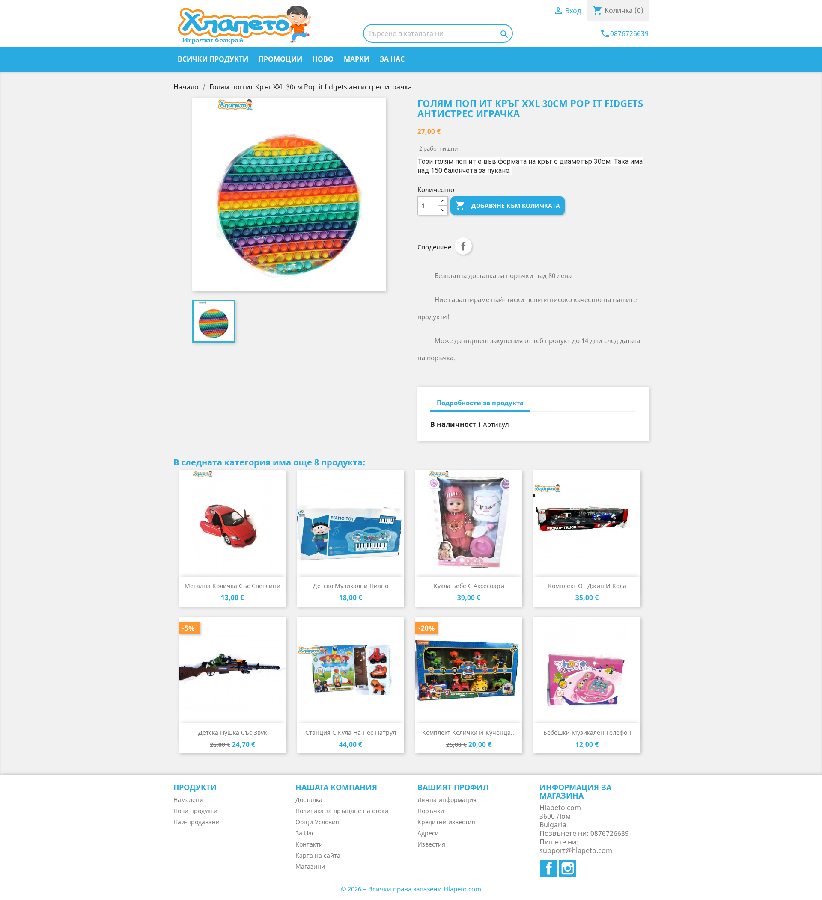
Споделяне (463, 246)
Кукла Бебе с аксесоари (469, 586)
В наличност (453, 424)
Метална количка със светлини (232, 586)
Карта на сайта (317, 855)
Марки (356, 59)
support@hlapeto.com (575, 850)
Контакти (309, 844)
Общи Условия (317, 822)
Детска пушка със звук (232, 732)
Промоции (280, 59)
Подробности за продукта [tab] (480, 402)
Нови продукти (195, 811)
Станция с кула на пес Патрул (350, 732)
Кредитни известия (446, 822)
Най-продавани (196, 822)
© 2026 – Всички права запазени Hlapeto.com (411, 889)
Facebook (548, 868)
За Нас (392, 59)
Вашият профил (452, 787)
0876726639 (624, 33)
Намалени (188, 800)
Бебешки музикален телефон (587, 732)
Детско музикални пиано (350, 586)
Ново (323, 59)
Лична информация (447, 800)
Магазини (310, 866)
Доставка (308, 800)
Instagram (567, 868)
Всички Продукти (213, 59)
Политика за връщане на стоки (341, 811)
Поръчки (430, 811)
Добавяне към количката (507, 205)
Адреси (428, 833)
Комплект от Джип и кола (587, 586)
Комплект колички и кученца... (469, 732)
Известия (431, 844)
